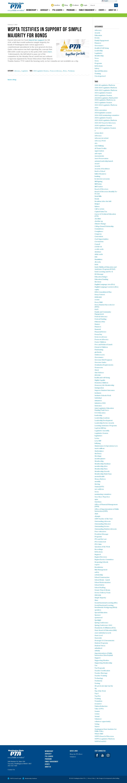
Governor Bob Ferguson (103, 360)
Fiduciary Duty (100, 322)
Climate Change (100, 224)
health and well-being (102, 377)
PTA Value (98, 544)
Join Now (57, 5)
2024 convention (101, 110)
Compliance (99, 231)
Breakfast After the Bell (103, 201)
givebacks (98, 352)
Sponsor (98, 615)
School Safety (99, 585)
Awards (97, 33)
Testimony (71, 71)
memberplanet (100, 459)
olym (96, 514)
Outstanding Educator (103, 524)
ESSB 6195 (98, 297)
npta (96, 499)
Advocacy (44, 10)
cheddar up (99, 221)
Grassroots (99, 367)
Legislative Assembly (102, 431)
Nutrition (98, 502)
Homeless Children (101, 383)
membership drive (101, 466)
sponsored (98, 617)
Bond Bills (98, 196)
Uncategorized (100, 76)
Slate (96, 600)
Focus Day (98, 334)
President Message (101, 534)
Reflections (99, 66)
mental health (99, 476)
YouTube (102, 755)
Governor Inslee (100, 362)
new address (99, 489)
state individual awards (103, 633)
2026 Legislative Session (103, 125)
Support (98, 658)
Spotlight (98, 620)
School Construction (102, 577)
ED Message (99, 274)
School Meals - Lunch (102, 580)
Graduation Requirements (104, 365)
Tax (96, 665)
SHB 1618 (98, 595)
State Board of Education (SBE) (106, 630)
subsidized (98, 648)
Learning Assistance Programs (106, 425)
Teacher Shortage (101, 673)
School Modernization (102, 582)
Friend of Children (101, 347)
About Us (48, 767)
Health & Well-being (102, 48)
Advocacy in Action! (101, 138)
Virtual (97, 716)
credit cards (99, 249)
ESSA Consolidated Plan (103, 292)
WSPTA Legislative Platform (105, 739)
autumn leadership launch (104, 161)
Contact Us (11, 769)
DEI (96, 257)
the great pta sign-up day (104, 686)
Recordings (99, 549)
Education (98, 35)
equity (97, 289)
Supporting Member (102, 660)
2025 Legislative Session (103, 118)
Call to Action (99, 209)
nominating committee (103, 494)
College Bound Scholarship (104, 226)
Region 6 (98, 554)
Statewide (98, 638)
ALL (96, 143)
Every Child (99, 302)
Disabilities (98, 259)
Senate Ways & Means (102, 590)
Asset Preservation (101, 158)
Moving (97, 484)
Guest (97, 370)
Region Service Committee (104, 559)
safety (97, 572)
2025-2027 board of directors (105, 123)
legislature (98, 436)
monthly (98, 481)
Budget (97, 204)
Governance (99, 45)
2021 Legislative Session (103, 93)
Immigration (99, 388)
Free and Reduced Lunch (103, 344)
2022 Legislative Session (41, 71)
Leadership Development (104, 420)
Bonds (97, 199)
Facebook (97, 755)
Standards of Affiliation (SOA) (105, 628)
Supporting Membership (103, 663)
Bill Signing (98, 181)
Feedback (76, 5)
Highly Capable (100, 380)
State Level (99, 635)
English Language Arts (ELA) (105, 284)
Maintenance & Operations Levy (106, 446)
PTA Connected (100, 542)
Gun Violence (99, 372)
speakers (98, 610)
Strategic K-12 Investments (104, 640)
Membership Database (103, 464)
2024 (96, 108)
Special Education (101, 71)
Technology (99, 678)
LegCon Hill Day (100, 428)
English (106, 1)
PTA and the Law (101, 539)
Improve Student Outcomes (105, 390)
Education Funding (101, 279)
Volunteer (98, 719)
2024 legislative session (103, 113)
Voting (97, 724)
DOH (96, 264)
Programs (71, 10)
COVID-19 (98, 247)
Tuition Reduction (101, 706)
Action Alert (99, 133)
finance (97, 324)
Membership (31, 10)
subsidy (97, 651)
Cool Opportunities (101, 239)
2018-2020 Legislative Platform (106, 88)
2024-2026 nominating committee (107, 115)
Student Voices (100, 645)
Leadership (99, 50)
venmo (97, 714)
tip (96, 688)
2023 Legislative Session (103, 102)
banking (97, 176)
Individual (98, 398)
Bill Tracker (99, 186)
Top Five (98, 696)
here (50, 52)
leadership (98, 415)
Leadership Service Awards (104, 423)
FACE (96, 309)
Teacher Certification (102, 670)
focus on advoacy (101, 337)
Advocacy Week (100, 141)
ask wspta (98, 153)
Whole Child (99, 734)
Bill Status (98, 184)
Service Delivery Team (102, 593)
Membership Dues (101, 469)
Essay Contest (100, 294)
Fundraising (99, 350)
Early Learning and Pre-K (104, 272)
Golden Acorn (100, 355)
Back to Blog (12, 79)
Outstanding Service (102, 526)
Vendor (97, 711)
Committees (99, 229)
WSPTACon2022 (100, 741)
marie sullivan (99, 448)
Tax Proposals (100, 668)
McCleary (98, 453)
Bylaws (97, 206)
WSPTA (16, 7)
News (65, 71)
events (97, 300)
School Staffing (100, 587)
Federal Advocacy (101, 316)
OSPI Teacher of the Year (104, 519)
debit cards (99, 254)
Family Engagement (87, 10)
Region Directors (101, 557)
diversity (98, 262)
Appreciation (99, 151)
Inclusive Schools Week (103, 395)
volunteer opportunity (103, 721)
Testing (97, 683)
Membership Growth (102, 471)
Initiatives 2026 (100, 403)
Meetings (98, 456)
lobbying (98, 443)
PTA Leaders (57, 10)
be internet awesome (102, 179)
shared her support (36, 40)
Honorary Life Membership (104, 385)
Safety (97, 68)
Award (97, 163)
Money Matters (100, 479)
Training (98, 73)
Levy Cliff (98, 441)
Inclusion (98, 393)
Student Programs (101, 643)
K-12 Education (100, 413)
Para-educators (100, 531)
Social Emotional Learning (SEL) (106, 603)
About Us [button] (112, 10)
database (98, 252)
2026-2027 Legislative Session (105, 128)
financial (98, 329)
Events (101, 10)
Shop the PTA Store (76, 754)
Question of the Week (102, 547)
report (97, 564)
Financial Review (100, 332)
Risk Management (101, 570)
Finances (98, 43)
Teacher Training (101, 676)
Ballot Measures (100, 174)
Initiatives (98, 400)
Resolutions (99, 567)
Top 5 (97, 693)
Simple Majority (100, 598)
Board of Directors (101, 189)
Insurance (98, 406)
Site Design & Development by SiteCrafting (108, 778)
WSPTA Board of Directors (104, 736)
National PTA (99, 486)
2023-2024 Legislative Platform (106, 105)
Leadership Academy (102, 418)
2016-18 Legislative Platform (105, 85)
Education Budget (101, 277)
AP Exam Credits (100, 148)
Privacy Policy (91, 778)
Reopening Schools (101, 562)
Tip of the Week (100, 691)
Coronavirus (99, 241)
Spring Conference (101, 623)
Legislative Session (101, 433)
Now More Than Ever (102, 497)
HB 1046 (98, 375)
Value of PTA (99, 709)
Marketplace (99, 451)
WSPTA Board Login (15, 778)
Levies (97, 438)
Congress (98, 234)
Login (85, 5)
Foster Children (100, 342)
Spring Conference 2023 (103, 625)
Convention (99, 236)
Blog (66, 5)
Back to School (100, 171)
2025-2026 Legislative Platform (106, 120)
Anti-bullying (99, 146)
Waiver (97, 726)
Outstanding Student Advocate (106, 529)
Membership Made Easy (103, 474)
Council (97, 244)
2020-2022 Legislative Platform (106, 90)
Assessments (99, 156)
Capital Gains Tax (101, 211)
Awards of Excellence (102, 169)
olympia (97, 516)
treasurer (98, 704)
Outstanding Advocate (103, 521)
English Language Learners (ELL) (106, 287)
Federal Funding (100, 319)
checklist (98, 219)
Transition (98, 701)
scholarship (99, 575)
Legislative (24, 71)
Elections (98, 282)
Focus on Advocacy (56, 71)
